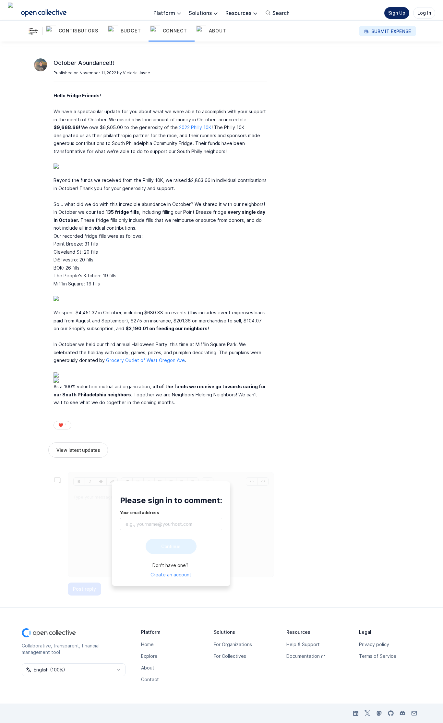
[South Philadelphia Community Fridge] (34, 31)
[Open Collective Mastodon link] (379, 713)
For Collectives (230, 656)
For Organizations (233, 644)
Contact (150, 679)
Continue (171, 546)
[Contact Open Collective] (414, 713)
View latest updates (78, 450)
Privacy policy (374, 644)
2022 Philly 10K (195, 127)
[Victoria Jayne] (40, 64)
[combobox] (74, 669)
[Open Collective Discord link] (402, 713)
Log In (424, 13)
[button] (75, 31)
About (147, 667)
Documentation (303, 656)
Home (147, 644)
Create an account (170, 574)
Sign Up (396, 13)
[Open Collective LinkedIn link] (355, 713)
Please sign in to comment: (171, 500)
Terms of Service (377, 656)
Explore (149, 656)
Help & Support (303, 644)
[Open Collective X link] (367, 713)
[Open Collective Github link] (390, 713)
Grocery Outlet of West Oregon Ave (145, 360)
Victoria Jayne (136, 72)
